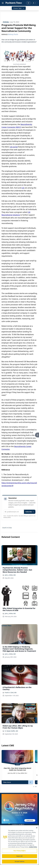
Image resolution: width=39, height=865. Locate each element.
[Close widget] (35, 796)
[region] (19, 845)
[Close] (37, 828)
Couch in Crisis (7, 528)
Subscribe (28, 512)
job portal (14, 147)
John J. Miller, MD (10, 575)
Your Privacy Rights (19, 851)
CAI (22, 188)
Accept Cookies (19, 861)
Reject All (19, 856)
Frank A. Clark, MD (10, 692)
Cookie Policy (33, 847)
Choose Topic (17, 8)
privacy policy (7, 517)
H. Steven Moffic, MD (11, 731)
